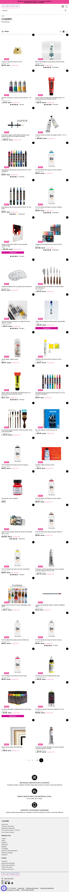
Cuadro (4, 838)
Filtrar (6, 31)
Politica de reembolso (8, 828)
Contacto (4, 861)
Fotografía (5, 848)
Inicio (3, 16)
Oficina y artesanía (7, 852)
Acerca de (5, 824)
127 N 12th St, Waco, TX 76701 (10, 830)
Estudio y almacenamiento (10, 850)
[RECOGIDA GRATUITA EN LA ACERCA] (34, 777)
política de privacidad (8, 863)
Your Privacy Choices (8, 832)
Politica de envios (7, 867)
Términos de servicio (8, 826)
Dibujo (3, 840)
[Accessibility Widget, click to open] (4, 888)
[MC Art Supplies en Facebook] (6, 883)
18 (37, 760)
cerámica (4, 842)
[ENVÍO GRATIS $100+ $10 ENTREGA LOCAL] (34, 791)
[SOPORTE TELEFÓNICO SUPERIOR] (34, 805)
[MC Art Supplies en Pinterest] (12, 883)
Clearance (4, 854)
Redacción (5, 844)
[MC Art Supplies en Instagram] (2, 883)
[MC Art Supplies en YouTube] (9, 883)
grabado (4, 846)
